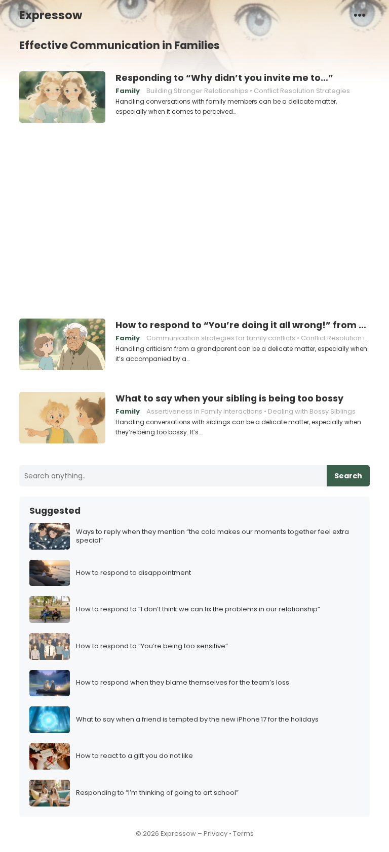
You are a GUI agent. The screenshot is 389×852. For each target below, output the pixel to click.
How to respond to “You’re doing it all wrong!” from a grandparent (242, 325)
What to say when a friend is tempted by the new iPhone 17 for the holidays (197, 719)
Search (348, 476)
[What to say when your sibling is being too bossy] (62, 418)
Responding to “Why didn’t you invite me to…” (224, 78)
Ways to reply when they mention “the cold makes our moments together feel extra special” (212, 536)
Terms (243, 833)
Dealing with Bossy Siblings (312, 411)
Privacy (215, 833)
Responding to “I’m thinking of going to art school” (157, 793)
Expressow (50, 15)
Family (127, 91)
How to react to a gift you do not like (134, 756)
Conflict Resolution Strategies (302, 91)
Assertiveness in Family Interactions (204, 411)
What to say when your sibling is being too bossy (229, 398)
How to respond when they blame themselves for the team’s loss (182, 683)
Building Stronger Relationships (197, 91)
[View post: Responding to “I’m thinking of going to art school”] (49, 793)
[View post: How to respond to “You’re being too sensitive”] (49, 646)
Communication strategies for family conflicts (220, 338)
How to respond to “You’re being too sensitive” (152, 646)
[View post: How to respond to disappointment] (49, 573)
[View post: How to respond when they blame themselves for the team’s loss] (49, 683)
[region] (194, 219)
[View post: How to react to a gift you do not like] (49, 756)
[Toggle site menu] (359, 14)
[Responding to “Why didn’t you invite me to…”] (62, 97)
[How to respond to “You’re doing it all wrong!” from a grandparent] (62, 345)
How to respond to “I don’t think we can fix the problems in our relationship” (198, 609)
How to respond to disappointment (133, 573)
